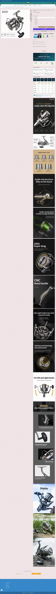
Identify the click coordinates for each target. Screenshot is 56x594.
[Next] (28, 23)
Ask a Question (44, 46)
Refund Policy (7, 585)
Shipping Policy (7, 586)
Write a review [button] (36, 573)
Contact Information (8, 582)
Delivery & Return (39, 46)
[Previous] (2, 23)
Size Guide (34, 46)
